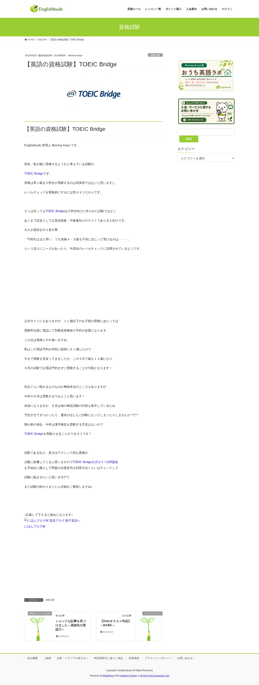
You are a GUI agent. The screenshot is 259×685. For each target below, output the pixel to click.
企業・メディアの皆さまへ (73, 658)
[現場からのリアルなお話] (38, 625)
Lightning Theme (128, 675)
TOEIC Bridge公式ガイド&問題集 (95, 462)
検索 (189, 138)
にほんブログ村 (35, 526)
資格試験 (155, 55)
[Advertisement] (52, 287)
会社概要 (32, 658)
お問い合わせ (185, 658)
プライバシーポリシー (158, 658)
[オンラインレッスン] (148, 625)
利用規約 (134, 658)
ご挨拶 (47, 658)
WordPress (108, 675)
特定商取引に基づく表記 (108, 658)
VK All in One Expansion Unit (154, 675)
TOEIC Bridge (33, 173)
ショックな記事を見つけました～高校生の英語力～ (71, 625)
